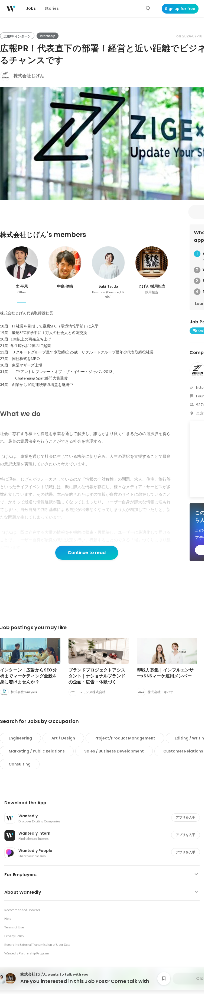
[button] (104, 802)
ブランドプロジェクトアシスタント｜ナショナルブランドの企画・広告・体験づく (97, 676)
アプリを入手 (185, 817)
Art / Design (63, 738)
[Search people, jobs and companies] (148, 8)
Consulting (20, 764)
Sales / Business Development (114, 751)
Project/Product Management (125, 738)
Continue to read (87, 552)
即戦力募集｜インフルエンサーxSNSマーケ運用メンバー (165, 673)
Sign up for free (180, 8)
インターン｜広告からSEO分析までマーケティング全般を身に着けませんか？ (28, 676)
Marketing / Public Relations (37, 751)
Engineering (20, 738)
